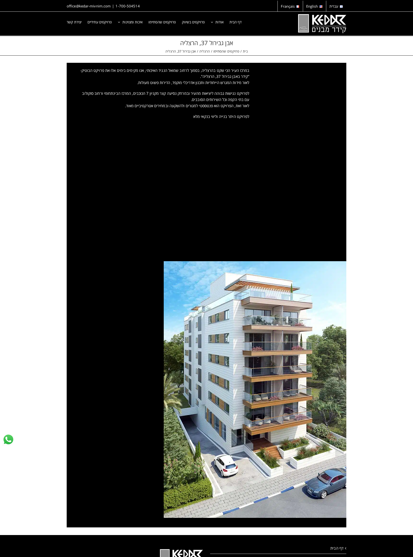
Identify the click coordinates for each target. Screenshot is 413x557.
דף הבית (336, 548)
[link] (8, 440)
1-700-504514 (127, 6)
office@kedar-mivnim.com (89, 6)
